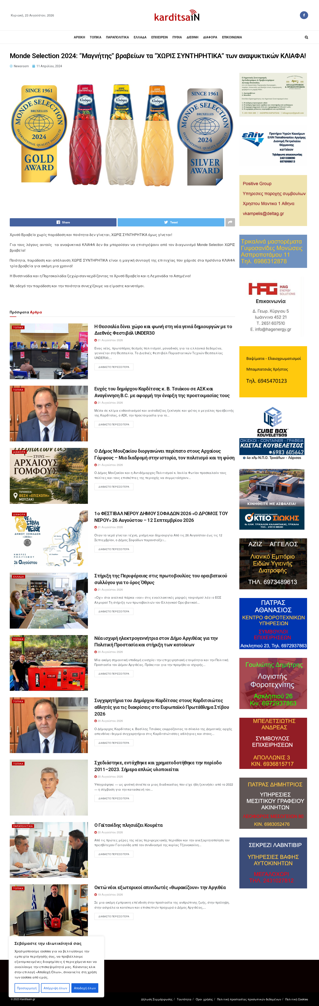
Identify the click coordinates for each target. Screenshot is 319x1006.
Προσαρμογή (27, 988)
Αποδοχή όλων (85, 988)
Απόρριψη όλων (55, 988)
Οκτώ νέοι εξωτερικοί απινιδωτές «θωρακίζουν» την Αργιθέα (159, 887)
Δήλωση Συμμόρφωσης (157, 999)
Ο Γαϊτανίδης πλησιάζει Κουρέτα (128, 825)
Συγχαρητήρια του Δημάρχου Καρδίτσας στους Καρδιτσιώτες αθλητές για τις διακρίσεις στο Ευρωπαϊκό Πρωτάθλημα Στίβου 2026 (161, 707)
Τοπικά (95, 37)
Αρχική (79, 37)
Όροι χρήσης (204, 999)
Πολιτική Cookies (296, 999)
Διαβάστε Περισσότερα (114, 367)
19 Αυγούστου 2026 (110, 894)
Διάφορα (210, 37)
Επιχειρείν (159, 37)
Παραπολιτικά (117, 37)
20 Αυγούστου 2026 (110, 652)
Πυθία (177, 37)
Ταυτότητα (184, 999)
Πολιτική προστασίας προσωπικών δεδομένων (249, 999)
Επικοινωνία (232, 37)
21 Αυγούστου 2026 (110, 340)
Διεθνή (192, 37)
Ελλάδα (140, 37)
